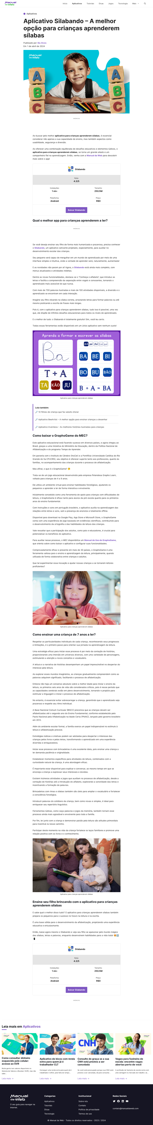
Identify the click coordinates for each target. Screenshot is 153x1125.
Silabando (80, 169)
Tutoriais (90, 3)
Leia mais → (8, 1078)
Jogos (110, 3)
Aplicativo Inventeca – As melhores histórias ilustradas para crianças (71, 427)
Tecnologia (123, 3)
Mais (134, 3)
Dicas (101, 3)
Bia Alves (42, 43)
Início (65, 3)
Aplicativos (77, 3)
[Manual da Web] (10, 3)
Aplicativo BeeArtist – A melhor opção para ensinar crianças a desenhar (72, 419)
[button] (145, 3)
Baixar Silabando (76, 210)
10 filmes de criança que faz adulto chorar (58, 412)
